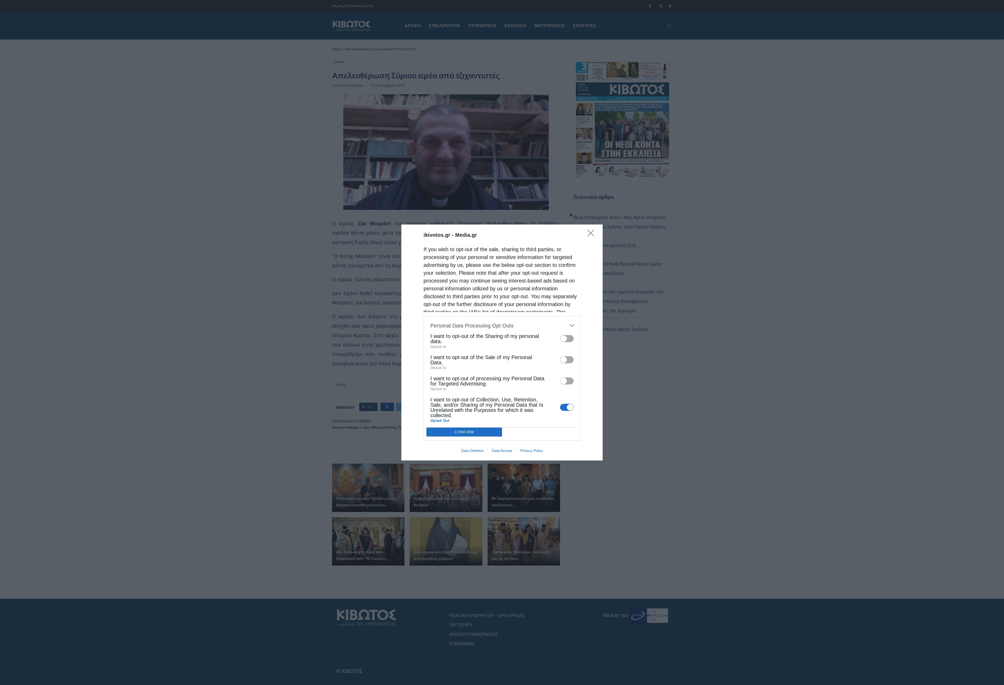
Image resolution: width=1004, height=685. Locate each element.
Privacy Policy (531, 450)
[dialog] (502, 342)
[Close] (592, 235)
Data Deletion (472, 450)
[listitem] (502, 325)
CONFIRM (464, 432)
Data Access (502, 450)
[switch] (567, 338)
